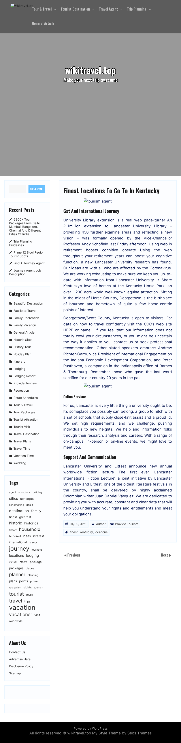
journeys (37, 549)
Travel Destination (26, 434)
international (18, 542)
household (29, 529)
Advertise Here (19, 659)
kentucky (86, 532)
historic (15, 523)
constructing (16, 504)
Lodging (19, 369)
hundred (15, 536)
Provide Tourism (126, 524)
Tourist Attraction (25, 419)
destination (19, 511)
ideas (27, 536)
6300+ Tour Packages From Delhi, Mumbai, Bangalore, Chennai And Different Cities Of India (25, 226)
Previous (73, 555)
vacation (22, 607)
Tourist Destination (75, 9)
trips (27, 601)
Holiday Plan (22, 354)
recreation (15, 587)
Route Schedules (25, 398)
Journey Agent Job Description (25, 272)
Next (165, 555)
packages (16, 568)
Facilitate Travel (24, 310)
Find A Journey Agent (29, 263)
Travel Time (21, 448)
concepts (27, 498)
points (23, 581)
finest (74, 532)
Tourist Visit (21, 427)
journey (19, 548)
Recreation (21, 390)
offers (24, 562)
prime (34, 581)
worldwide (16, 621)
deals (29, 504)
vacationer (20, 614)
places (30, 568)
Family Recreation (26, 318)
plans (13, 581)
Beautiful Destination (28, 303)
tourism (38, 587)
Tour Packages (24, 412)
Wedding (19, 463)
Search (36, 189)
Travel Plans (22, 441)
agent (12, 492)
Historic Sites (22, 339)
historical (31, 523)
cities (13, 498)
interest (38, 536)
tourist (16, 594)
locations (101, 532)
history (13, 530)
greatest (25, 517)
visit (37, 615)
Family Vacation (24, 325)
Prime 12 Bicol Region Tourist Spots (26, 254)
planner (17, 574)
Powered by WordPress (90, 728)
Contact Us (17, 652)
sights (27, 587)
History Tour (22, 347)
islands (33, 542)
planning (33, 575)
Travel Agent (108, 9)
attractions (24, 492)
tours (29, 594)
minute (13, 562)
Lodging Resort (24, 376)
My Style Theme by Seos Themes (122, 733)
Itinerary (19, 361)
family (36, 511)
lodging (32, 555)
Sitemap (15, 673)
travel (15, 601)
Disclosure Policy (21, 666)
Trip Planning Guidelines (20, 243)
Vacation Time (23, 456)
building (37, 492)
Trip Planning (136, 9)
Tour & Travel (42, 9)
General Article (43, 23)
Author (101, 524)
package (36, 562)
